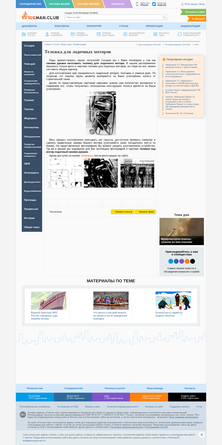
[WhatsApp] (112, 202)
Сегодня (29, 45)
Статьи (123, 26)
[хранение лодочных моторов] (137, 173)
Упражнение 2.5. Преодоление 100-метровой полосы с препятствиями (181, 66)
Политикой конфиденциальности (127, 427)
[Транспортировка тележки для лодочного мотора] (101, 173)
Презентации (154, 26)
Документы (29, 26)
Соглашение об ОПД (67, 406)
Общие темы (66, 44)
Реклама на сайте (195, 12)
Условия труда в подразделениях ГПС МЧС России (183, 91)
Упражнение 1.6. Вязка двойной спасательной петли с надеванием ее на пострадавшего (182, 74)
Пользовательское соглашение (35, 406)
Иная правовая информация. (184, 417)
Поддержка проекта (180, 406)
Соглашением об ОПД (157, 427)
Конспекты (62, 26)
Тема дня (29, 64)
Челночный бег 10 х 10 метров (179, 113)
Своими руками (79, 44)
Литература (94, 26)
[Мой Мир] (146, 202)
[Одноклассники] (94, 202)
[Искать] (164, 17)
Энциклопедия (190, 26)
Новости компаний (29, 73)
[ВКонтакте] (77, 202)
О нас (199, 406)
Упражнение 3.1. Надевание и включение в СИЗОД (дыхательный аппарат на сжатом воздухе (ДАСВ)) (182, 83)
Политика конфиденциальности (122, 406)
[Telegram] (129, 202)
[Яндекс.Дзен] (192, 261)
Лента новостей (32, 55)
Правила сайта (92, 406)
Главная (48, 44)
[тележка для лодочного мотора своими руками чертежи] (64, 173)
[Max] (181, 261)
